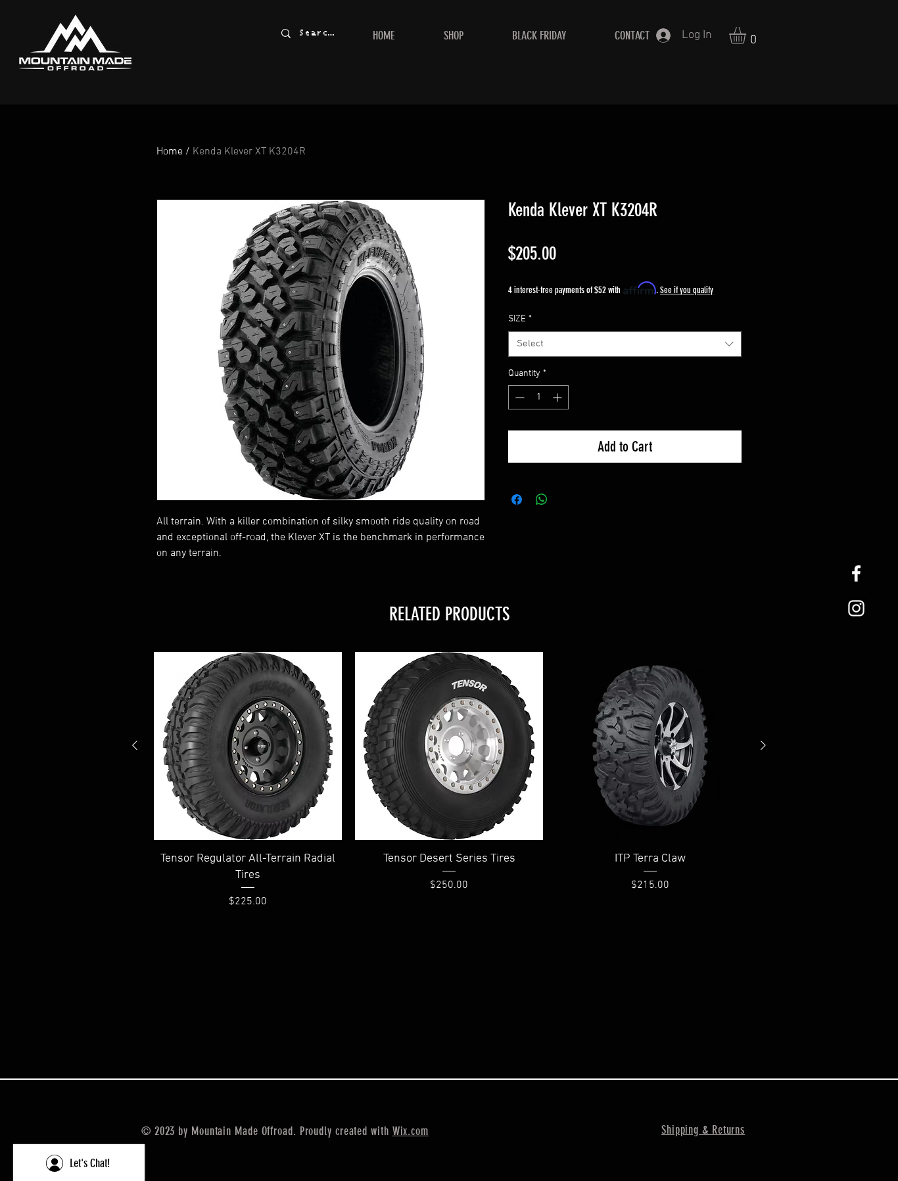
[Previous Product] (135, 745)
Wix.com (410, 1131)
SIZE (520, 319)
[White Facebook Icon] (856, 573)
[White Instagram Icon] (856, 608)
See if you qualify (686, 290)
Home (169, 151)
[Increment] (558, 397)
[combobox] (625, 344)
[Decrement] (518, 397)
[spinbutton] (538, 397)
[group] (449, 780)
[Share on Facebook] (517, 499)
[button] (747, 35)
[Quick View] (248, 746)
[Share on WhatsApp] (542, 499)
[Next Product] (763, 745)
